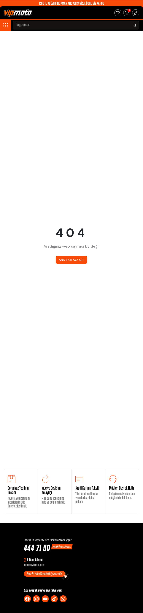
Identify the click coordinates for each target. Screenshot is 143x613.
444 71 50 (37, 548)
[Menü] (5, 25)
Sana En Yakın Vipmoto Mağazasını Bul (44, 574)
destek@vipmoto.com (62, 546)
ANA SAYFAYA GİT (71, 260)
